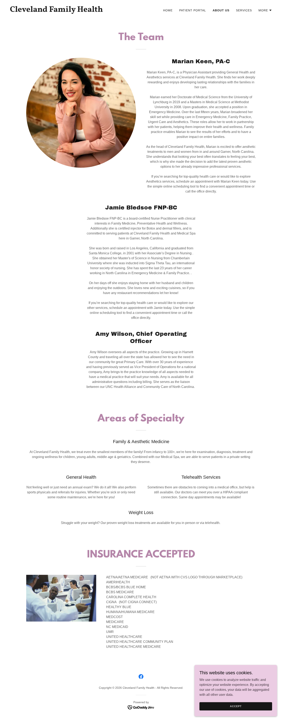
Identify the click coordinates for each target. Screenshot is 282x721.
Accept (235, 706)
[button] (265, 10)
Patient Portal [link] (192, 10)
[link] (74, 10)
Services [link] (244, 10)
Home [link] (168, 10)
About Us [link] (221, 10)
